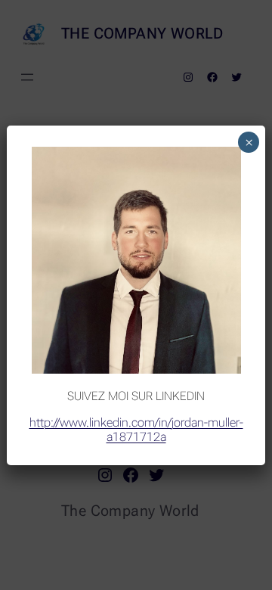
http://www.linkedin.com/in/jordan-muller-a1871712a (136, 429)
